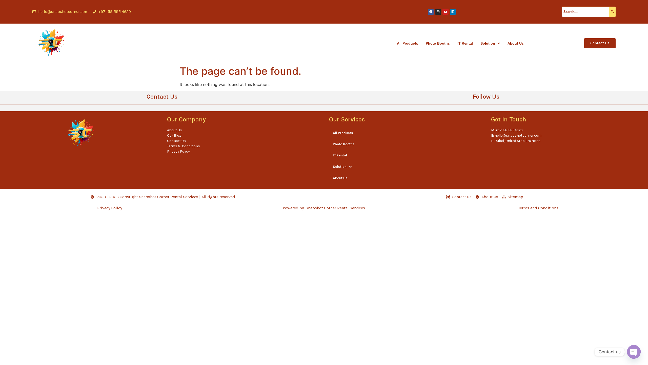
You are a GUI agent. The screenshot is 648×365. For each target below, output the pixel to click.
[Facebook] (431, 12)
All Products (407, 43)
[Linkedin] (453, 12)
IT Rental (465, 43)
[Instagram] (438, 12)
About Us (516, 43)
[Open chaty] (634, 352)
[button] (490, 43)
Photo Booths (438, 43)
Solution (487, 43)
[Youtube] (445, 12)
